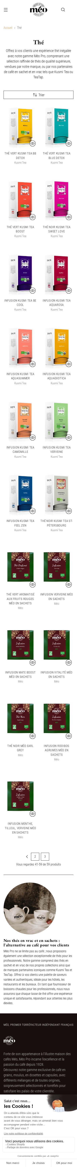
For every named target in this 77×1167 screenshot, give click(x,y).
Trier (41, 95)
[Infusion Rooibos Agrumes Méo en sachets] (57, 718)
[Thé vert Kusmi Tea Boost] (20, 199)
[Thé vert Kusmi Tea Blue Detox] (57, 126)
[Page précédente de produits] (27, 857)
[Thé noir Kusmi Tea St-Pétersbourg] (57, 493)
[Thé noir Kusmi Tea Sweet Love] (57, 199)
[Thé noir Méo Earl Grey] (20, 718)
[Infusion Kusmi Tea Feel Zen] (20, 493)
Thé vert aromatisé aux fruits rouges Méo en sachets (20, 599)
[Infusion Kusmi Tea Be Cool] (20, 273)
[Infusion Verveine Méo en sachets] (57, 567)
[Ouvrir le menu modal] (6, 10)
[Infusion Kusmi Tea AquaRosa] (57, 273)
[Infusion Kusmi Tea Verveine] (57, 420)
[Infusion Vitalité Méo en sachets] (57, 645)
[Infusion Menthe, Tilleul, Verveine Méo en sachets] (20, 796)
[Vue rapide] (32, 143)
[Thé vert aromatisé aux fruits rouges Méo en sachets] (20, 567)
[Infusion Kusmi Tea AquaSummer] (20, 346)
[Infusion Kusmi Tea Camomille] (20, 420)
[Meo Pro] (38, 10)
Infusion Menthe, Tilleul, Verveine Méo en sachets (20, 828)
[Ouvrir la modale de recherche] (63, 10)
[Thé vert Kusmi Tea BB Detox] (20, 126)
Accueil (8, 28)
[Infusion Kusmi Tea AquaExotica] (57, 346)
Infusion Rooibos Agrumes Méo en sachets (56, 750)
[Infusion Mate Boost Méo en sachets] (20, 645)
